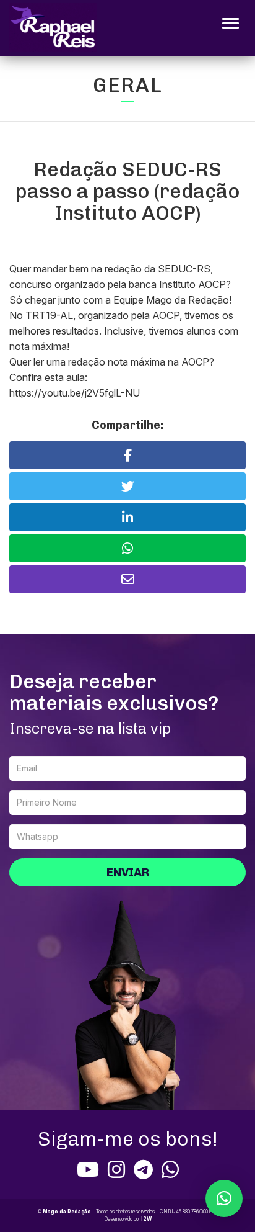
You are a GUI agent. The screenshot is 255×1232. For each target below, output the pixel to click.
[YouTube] (88, 1169)
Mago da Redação (67, 1211)
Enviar (127, 872)
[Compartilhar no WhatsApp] (127, 548)
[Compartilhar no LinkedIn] (127, 517)
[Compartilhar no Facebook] (127, 455)
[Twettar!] (127, 486)
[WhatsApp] (170, 1169)
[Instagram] (116, 1169)
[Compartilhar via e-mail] (127, 579)
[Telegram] (143, 1169)
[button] (224, 1198)
